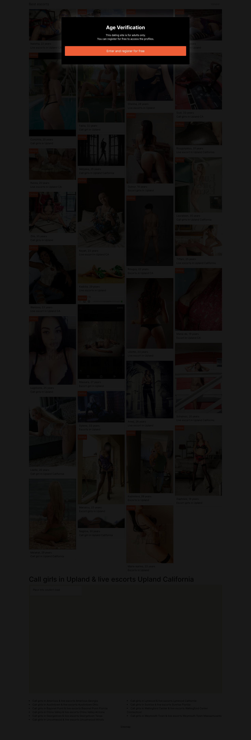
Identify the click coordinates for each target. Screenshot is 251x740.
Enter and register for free (125, 51)
